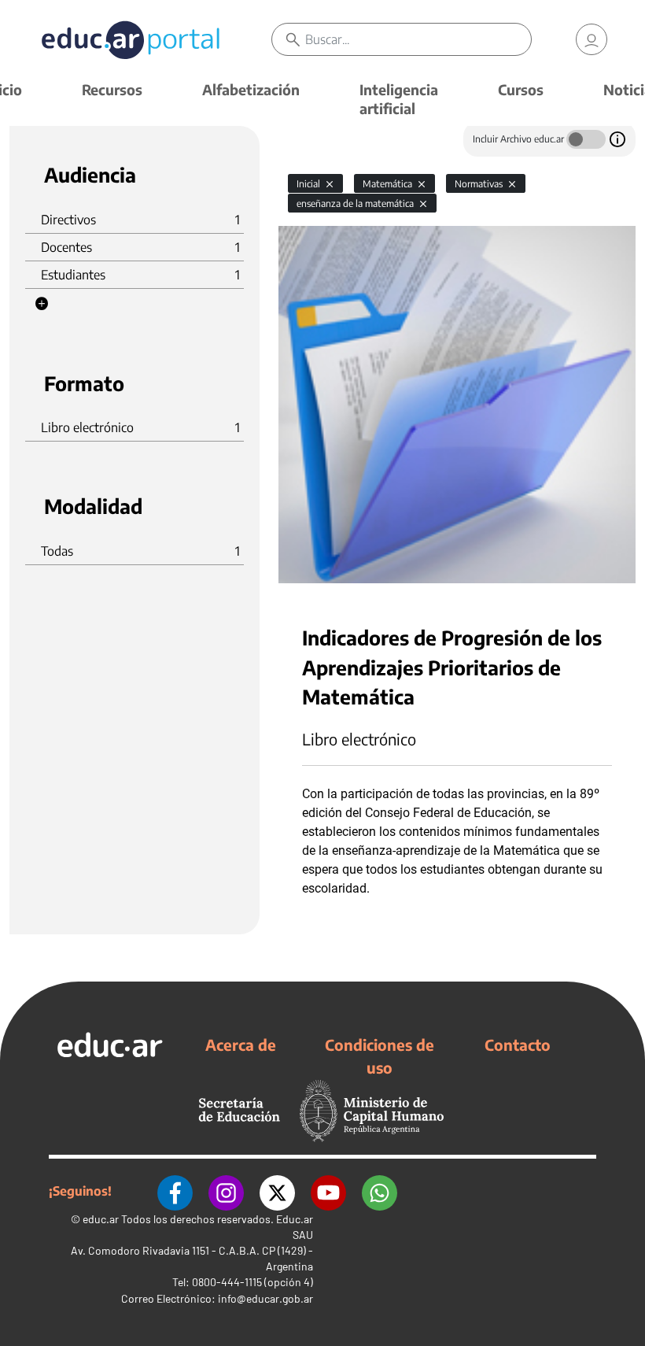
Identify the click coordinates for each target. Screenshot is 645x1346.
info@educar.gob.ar (265, 1298)
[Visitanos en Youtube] (328, 1191)
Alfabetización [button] (251, 89)
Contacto (518, 1044)
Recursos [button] (112, 89)
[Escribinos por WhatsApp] (379, 1191)
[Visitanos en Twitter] (277, 1191)
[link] (591, 39)
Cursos (521, 89)
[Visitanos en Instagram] (226, 1191)
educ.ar (101, 1219)
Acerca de (240, 1044)
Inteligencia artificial (398, 98)
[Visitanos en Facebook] (175, 1191)
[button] (41, 304)
